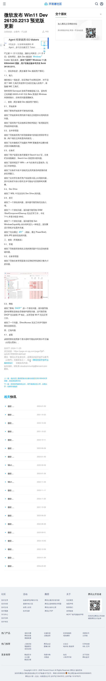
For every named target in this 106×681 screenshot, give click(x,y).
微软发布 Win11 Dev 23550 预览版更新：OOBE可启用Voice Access (11, 515)
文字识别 (86, 654)
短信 (65, 654)
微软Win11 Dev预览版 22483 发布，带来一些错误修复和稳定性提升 (11, 431)
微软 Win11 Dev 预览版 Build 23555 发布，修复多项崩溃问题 (11, 448)
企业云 (65, 644)
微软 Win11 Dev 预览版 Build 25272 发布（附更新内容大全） (11, 406)
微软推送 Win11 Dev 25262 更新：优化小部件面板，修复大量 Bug (11, 549)
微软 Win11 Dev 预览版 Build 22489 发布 (11, 507)
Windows (37, 56)
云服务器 (47, 633)
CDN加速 (86, 644)
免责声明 (69, 603)
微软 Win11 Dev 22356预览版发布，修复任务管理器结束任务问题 (11, 532)
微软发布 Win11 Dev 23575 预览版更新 (11, 423)
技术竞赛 (26, 611)
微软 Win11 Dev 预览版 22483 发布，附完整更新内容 (11, 414)
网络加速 (28, 635)
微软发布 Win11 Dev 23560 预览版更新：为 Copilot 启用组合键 (11, 540)
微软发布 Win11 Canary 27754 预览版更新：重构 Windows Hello (11, 498)
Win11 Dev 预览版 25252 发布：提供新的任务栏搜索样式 (11, 481)
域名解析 (66, 635)
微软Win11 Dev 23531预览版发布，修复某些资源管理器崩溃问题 (11, 524)
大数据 (46, 657)
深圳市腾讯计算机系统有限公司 (26, 673)
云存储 (85, 635)
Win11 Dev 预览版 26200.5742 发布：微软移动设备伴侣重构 (11, 465)
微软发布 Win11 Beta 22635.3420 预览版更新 (11, 566)
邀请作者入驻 (28, 603)
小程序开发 (67, 657)
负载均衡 (47, 654)
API (20, 232)
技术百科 (4, 618)
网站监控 (86, 657)
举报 (47, 31)
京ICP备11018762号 (73, 676)
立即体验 (44, 43)
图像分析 (47, 646)
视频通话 (28, 646)
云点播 (27, 657)
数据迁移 (28, 659)
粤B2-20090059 (59, 673)
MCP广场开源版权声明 (74, 614)
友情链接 (69, 611)
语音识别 (28, 648)
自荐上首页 (27, 607)
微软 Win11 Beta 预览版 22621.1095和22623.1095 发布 (11, 456)
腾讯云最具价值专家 (52, 600)
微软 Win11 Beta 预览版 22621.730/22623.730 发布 (11, 490)
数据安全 (28, 654)
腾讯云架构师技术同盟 (53, 603)
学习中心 (4, 614)
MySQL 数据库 (68, 646)
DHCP (17, 308)
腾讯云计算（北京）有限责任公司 (37, 676)
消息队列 (86, 633)
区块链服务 (67, 633)
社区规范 (69, 600)
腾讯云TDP (49, 611)
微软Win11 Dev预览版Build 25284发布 (11, 473)
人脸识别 (28, 644)
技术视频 (4, 611)
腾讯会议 (47, 644)
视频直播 (28, 638)
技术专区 (4, 621)
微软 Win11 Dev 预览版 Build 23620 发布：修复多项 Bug (11, 557)
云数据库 (47, 635)
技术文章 (4, 600)
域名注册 (28, 633)
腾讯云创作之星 (50, 607)
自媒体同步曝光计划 (30, 600)
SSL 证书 (86, 646)
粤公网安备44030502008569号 (80, 673)
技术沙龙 (4, 607)
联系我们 (69, 607)
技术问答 (4, 603)
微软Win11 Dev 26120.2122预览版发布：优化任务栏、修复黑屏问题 (11, 439)
